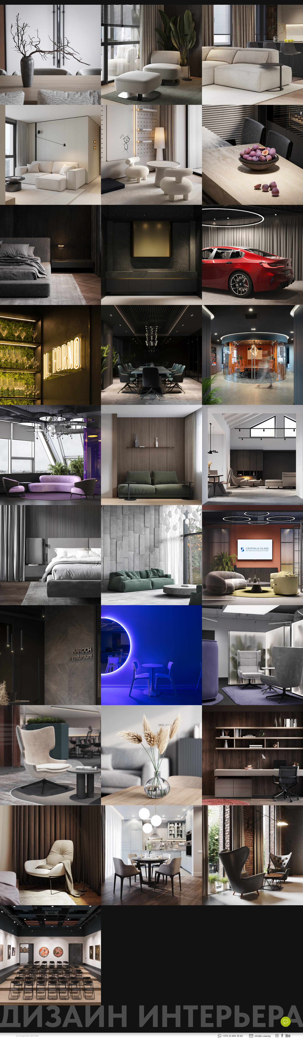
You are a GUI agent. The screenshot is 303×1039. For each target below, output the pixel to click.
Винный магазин (253, 857)
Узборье (252, 457)
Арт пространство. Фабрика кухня (50, 957)
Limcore (151, 357)
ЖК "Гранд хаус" (253, 757)
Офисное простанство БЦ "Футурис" (252, 657)
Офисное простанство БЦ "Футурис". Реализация (152, 657)
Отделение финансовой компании (50, 457)
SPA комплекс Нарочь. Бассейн (151, 557)
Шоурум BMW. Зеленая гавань (253, 257)
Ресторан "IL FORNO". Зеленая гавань (50, 357)
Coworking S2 (50, 757)
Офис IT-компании (252, 357)
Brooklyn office (252, 557)
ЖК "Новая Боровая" (151, 757)
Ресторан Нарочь (50, 657)
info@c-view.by (263, 1035)
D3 (151, 457)
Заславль (50, 857)
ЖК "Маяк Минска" (151, 857)
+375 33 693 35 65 (232, 1035)
